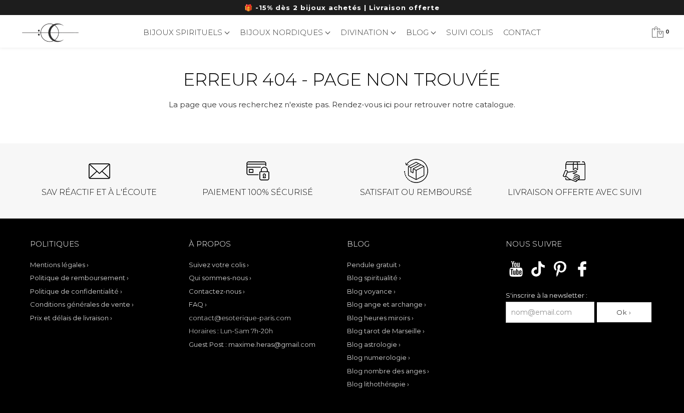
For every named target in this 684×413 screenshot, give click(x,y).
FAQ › (198, 304)
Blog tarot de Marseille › (386, 331)
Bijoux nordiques (282, 32)
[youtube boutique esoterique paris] (516, 275)
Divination (365, 32)
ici (388, 104)
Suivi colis (469, 32)
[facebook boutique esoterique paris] (582, 275)
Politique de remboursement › (79, 278)
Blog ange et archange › (386, 304)
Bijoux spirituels (183, 32)
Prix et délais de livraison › (71, 318)
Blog (418, 32)
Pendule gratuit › (374, 265)
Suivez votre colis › (219, 265)
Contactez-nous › (217, 291)
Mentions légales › (59, 265)
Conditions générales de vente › (82, 304)
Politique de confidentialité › (76, 291)
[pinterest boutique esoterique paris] (560, 275)
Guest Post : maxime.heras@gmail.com (252, 344)
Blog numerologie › (378, 357)
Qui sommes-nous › (220, 278)
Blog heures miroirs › (380, 318)
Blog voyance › (371, 291)
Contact (522, 32)
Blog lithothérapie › (378, 384)
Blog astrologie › (374, 344)
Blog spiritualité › (374, 278)
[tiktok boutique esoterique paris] (538, 275)
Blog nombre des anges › (388, 371)
